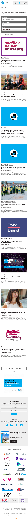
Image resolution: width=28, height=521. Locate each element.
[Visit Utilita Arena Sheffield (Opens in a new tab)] (7, 495)
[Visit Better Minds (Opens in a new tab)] (21, 484)
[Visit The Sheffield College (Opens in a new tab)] (7, 464)
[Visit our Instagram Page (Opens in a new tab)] (21, 425)
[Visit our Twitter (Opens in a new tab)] (7, 425)
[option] (14, 383)
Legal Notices (13, 513)
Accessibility (8, 513)
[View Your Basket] (19, 3)
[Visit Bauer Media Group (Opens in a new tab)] (21, 464)
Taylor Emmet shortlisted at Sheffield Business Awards (11, 242)
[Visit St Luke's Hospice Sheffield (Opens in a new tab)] (7, 479)
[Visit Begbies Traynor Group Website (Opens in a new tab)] (13, 500)
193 (9, 368)
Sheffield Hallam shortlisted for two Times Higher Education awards (13, 61)
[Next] (25, 368)
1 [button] (12, 390)
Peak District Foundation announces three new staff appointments (13, 95)
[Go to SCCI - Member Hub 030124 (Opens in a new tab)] (14, 383)
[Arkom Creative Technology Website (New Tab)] (16, 518)
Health (6, 309)
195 (14, 368)
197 (20, 368)
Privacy (17, 513)
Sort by (3, 27)
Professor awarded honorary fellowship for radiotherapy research (13, 313)
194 (12, 368)
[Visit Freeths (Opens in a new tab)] (21, 469)
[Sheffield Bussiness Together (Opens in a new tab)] (23, 500)
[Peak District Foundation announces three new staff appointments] (14, 80)
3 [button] (15, 390)
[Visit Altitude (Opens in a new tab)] (21, 454)
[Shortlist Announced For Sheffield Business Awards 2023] (14, 262)
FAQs (25, 513)
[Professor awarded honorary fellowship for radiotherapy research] (14, 298)
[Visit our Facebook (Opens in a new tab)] (16, 425)
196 (17, 368)
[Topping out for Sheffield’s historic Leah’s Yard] (14, 190)
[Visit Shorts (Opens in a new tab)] (7, 469)
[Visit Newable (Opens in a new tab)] (7, 490)
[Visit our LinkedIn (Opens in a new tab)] (11, 425)
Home (2, 7)
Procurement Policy (18, 515)
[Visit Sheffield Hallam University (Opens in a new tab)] (7, 459)
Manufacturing (7, 201)
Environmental (8, 92)
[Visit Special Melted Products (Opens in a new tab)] (21, 479)
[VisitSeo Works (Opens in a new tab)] (7, 474)
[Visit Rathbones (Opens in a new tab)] (7, 484)
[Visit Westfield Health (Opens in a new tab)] (7, 454)
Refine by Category (5, 22)
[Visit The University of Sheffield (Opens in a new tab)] (21, 459)
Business (13, 92)
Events (6, 238)
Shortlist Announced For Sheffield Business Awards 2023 (13, 277)
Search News (4, 17)
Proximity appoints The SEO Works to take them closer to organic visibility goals (13, 168)
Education (7, 57)
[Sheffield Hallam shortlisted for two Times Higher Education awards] (14, 46)
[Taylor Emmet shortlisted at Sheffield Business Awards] (14, 227)
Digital (6, 164)
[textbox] (14, 24)
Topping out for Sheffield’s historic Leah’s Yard (13, 205)
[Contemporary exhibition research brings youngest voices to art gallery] (14, 335)
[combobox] (14, 24)
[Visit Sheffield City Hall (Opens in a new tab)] (21, 495)
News (6, 7)
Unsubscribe (21, 513)
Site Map (3, 513)
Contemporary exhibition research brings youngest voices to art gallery (12, 350)
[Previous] (2, 368)
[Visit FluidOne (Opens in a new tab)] (21, 474)
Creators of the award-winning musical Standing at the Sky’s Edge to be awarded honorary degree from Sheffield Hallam (13, 132)
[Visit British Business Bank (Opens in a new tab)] (21, 490)
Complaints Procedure (10, 515)
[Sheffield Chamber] (4, 3)
